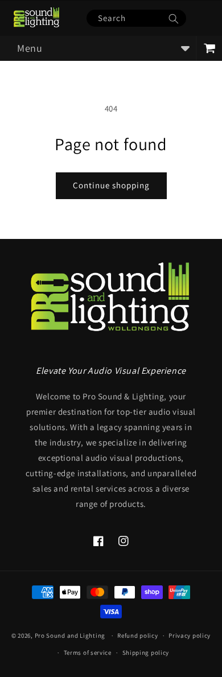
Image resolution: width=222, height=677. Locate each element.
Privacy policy (189, 635)
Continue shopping (111, 185)
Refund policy (137, 635)
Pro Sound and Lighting (70, 635)
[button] (98, 48)
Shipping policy (146, 653)
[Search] (173, 19)
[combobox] (136, 18)
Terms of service (88, 653)
